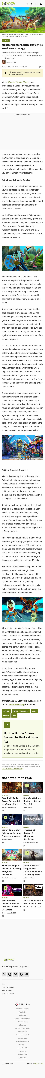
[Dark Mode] (31, 3)
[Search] (27, 3)
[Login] (41, 3)
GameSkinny (22, 1038)
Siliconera (22, 1025)
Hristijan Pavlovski (30, 842)
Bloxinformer (22, 1054)
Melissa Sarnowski (9, 807)
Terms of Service (8, 987)
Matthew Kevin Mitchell (32, 907)
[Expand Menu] (36, 3)
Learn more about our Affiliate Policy (12, 768)
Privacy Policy (7, 990)
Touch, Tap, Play (22, 1048)
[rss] (4, 974)
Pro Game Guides (22, 1009)
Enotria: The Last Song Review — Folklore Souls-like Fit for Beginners (32, 870)
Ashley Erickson (29, 878)
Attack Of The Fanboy (22, 1018)
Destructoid (22, 1031)
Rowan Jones (7, 839)
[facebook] (21, 974)
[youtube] (26, 974)
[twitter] (15, 974)
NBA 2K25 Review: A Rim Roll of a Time (33, 902)
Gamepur (22, 1015)
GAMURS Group (38, 1063)
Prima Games (22, 1022)
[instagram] (9, 974)
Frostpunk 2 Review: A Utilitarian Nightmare (29, 834)
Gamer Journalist (22, 1035)
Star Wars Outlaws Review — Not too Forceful (32, 800)
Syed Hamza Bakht (9, 913)
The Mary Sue (22, 1045)
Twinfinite (22, 1012)
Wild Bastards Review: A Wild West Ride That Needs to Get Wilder (11, 905)
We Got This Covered (22, 1028)
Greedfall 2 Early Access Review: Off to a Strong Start (11, 800)
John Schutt (28, 807)
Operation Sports (22, 1041)
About (4, 984)
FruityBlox (22, 1051)
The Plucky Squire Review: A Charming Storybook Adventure (11, 870)
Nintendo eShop (17, 704)
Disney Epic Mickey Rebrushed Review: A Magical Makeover (11, 832)
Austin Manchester (9, 878)
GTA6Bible (22, 1058)
